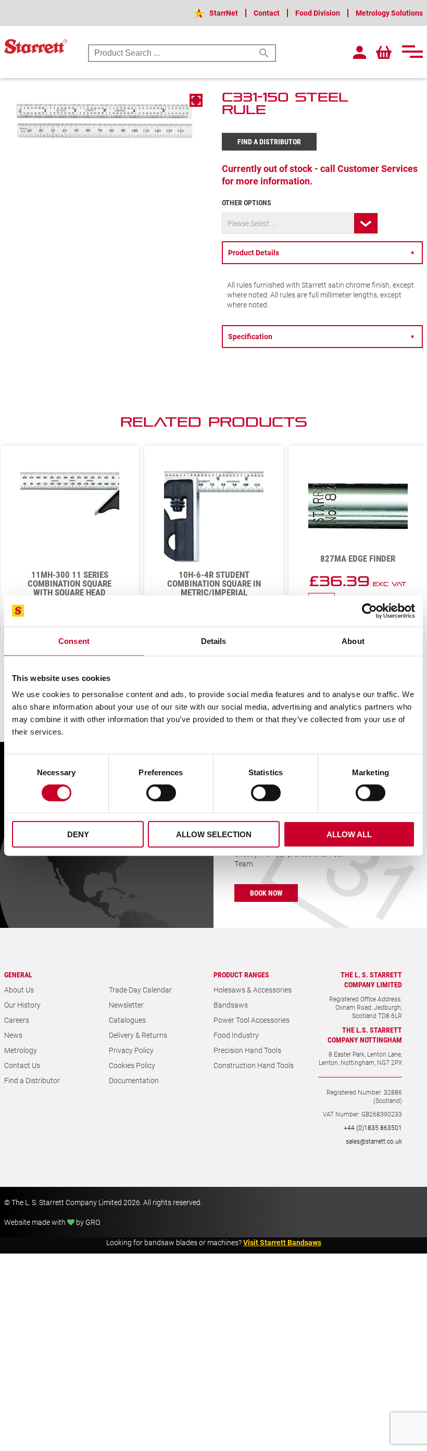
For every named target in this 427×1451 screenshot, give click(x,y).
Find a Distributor (269, 141)
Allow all (349, 834)
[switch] (161, 792)
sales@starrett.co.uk (374, 1157)
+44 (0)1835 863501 (373, 1143)
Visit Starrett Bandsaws (282, 1258)
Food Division (317, 13)
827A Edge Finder (357, 574)
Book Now (266, 909)
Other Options (246, 202)
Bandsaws (231, 1021)
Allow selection (214, 834)
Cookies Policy (132, 1081)
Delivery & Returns (138, 1051)
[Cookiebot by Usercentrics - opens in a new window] (369, 610)
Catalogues (127, 1036)
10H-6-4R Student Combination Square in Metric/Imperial (70, 583)
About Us (19, 1006)
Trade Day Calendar (140, 1006)
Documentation (134, 1096)
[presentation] (388, 427)
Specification (321, 336)
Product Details (321, 252)
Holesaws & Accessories (253, 1006)
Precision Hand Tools (247, 1066)
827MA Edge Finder (213, 558)
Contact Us (22, 1081)
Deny (78, 834)
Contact (267, 13)
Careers (16, 1036)
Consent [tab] (74, 640)
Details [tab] (214, 640)
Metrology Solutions (389, 13)
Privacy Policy (131, 1066)
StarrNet (223, 13)
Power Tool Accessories (252, 1036)
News (13, 1051)
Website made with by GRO (51, 1238)
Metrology (20, 1066)
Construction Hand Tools (254, 1081)
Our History (22, 1021)
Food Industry (236, 1051)
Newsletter (126, 1021)
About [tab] (353, 640)
